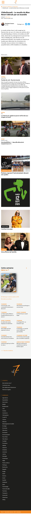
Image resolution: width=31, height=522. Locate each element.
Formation (4, 443)
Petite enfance (6, 462)
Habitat (4, 445)
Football (4, 441)
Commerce (5, 413)
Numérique (5, 458)
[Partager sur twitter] (25, 24)
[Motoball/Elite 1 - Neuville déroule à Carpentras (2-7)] (15, 129)
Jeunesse (4, 452)
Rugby (3, 471)
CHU (3, 408)
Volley (3, 499)
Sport (3, 139)
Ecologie (4, 426)
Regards (4, 469)
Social (3, 478)
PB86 (3, 460)
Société (4, 480)
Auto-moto (5, 402)
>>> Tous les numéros (7, 350)
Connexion (18, 512)
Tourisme (4, 491)
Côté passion (5, 415)
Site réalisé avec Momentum (9, 387)
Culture (4, 419)
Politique (4, 465)
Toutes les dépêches (8, 6)
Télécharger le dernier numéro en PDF (10, 296)
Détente (4, 421)
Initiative (4, 449)
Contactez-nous (6, 385)
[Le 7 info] (15, 2)
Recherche (5, 467)
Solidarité (4, 482)
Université (4, 495)
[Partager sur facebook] (28, 24)
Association (5, 400)
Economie (4, 428)
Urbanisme (5, 497)
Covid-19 (4, 417)
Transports (4, 493)
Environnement (6, 434)
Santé (3, 473)
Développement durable (8, 423)
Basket (4, 404)
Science (4, 475)
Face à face (5, 436)
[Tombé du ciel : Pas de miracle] (15, 66)
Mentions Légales (6, 389)
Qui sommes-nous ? (7, 383)
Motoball (4, 456)
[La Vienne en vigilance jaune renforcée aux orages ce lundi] (15, 101)
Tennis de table (6, 488)
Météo (3, 112)
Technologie (5, 486)
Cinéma (3, 76)
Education (4, 430)
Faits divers (15, 6)
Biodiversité (5, 406)
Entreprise (4, 432)
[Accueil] (1, 6)
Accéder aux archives (7, 299)
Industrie (4, 447)
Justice (4, 454)
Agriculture (5, 397)
